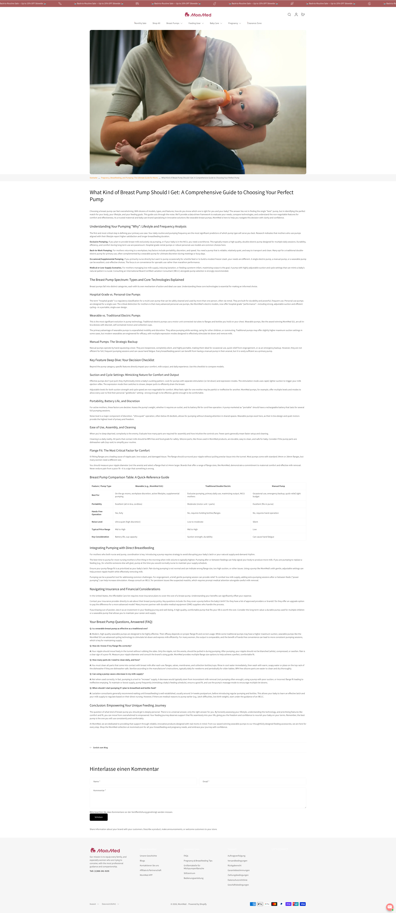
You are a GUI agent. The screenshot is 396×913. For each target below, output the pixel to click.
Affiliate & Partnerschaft (150, 870)
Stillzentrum (189, 873)
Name (96, 781)
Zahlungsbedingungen (238, 875)
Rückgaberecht (234, 865)
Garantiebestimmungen (239, 870)
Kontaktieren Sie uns (149, 865)
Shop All (156, 23)
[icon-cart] (302, 14)
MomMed (182, 904)
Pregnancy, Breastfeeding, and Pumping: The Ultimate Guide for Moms (129, 177)
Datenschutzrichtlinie (237, 879)
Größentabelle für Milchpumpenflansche (194, 867)
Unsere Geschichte (148, 855)
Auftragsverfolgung (236, 855)
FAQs (186, 855)
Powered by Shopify (197, 904)
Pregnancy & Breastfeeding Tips (198, 860)
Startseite (93, 177)
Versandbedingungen (237, 860)
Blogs (142, 860)
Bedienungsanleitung (193, 878)
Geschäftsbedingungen (238, 884)
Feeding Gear (195, 23)
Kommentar (99, 790)
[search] (289, 14)
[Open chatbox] (390, 907)
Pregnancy (233, 23)
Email (206, 781)
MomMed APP (146, 875)
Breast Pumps (172, 23)
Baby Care (214, 23)
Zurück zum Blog (100, 747)
